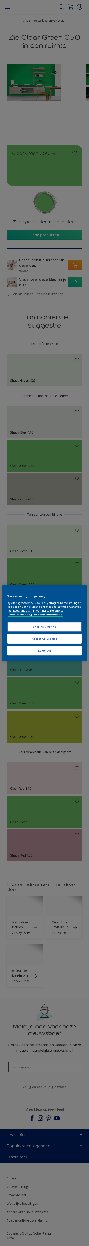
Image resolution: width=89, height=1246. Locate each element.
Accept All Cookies (44, 638)
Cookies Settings (44, 626)
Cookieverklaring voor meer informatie (35, 614)
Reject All (44, 650)
